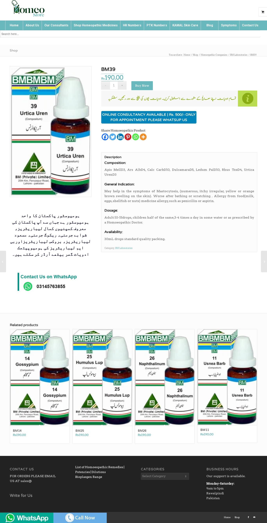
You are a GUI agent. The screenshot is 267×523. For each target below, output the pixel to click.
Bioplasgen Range (88, 477)
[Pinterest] (128, 136)
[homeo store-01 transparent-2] (27, 9)
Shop (14, 50)
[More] (143, 136)
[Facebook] (105, 136)
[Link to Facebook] (248, 517)
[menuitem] (14, 25)
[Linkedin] (120, 136)
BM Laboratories (124, 248)
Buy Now (142, 85)
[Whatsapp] (135, 136)
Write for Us (21, 495)
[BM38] (3, 261)
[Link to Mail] (254, 517)
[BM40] (264, 261)
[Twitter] (112, 136)
